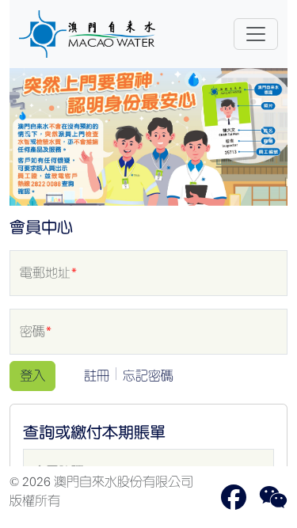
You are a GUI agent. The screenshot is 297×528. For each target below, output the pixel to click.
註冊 (96, 375)
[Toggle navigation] (256, 34)
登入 (32, 375)
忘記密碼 (148, 375)
